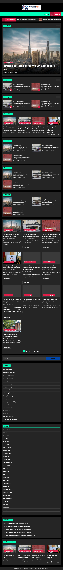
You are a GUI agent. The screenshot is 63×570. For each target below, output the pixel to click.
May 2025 (5, 474)
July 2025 (5, 468)
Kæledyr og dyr (27, 295)
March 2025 (6, 480)
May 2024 (5, 510)
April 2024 (6, 513)
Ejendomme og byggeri (49, 295)
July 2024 (5, 504)
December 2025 (7, 453)
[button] (3, 14)
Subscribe (57, 14)
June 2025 (6, 471)
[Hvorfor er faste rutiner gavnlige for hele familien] (51, 258)
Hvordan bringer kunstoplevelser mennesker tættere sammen (31, 267)
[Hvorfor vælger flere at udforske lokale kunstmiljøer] (31, 51)
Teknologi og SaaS (8, 416)
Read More (7, 249)
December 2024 (7, 489)
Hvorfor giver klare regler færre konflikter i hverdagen (17, 532)
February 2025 (7, 483)
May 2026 (5, 438)
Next (38, 351)
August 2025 (6, 465)
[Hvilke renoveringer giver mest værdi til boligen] (51, 291)
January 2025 (6, 486)
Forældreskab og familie (49, 261)
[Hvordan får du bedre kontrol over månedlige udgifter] (38, 121)
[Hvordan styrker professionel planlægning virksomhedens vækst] (12, 291)
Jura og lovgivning (52, 123)
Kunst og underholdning (18, 84)
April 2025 (6, 477)
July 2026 (5, 433)
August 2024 (6, 501)
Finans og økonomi (45, 84)
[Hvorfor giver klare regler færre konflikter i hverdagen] (53, 121)
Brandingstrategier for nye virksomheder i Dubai (7, 148)
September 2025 (7, 462)
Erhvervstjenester (9, 123)
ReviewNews (38, 568)
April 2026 (6, 441)
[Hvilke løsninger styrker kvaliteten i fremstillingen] (12, 326)
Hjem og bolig (6, 390)
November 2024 (7, 492)
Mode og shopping (8, 407)
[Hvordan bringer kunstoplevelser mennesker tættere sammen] (31, 258)
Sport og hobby (7, 410)
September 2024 (7, 498)
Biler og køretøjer (7, 369)
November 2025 (7, 456)
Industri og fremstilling (10, 330)
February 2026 (7, 447)
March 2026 (6, 444)
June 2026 (6, 436)
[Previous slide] (57, 80)
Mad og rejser (6, 404)
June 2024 (6, 507)
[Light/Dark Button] (45, 14)
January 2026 (6, 450)
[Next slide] (59, 80)
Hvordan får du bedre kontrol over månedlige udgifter (36, 19)
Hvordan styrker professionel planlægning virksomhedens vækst (12, 301)
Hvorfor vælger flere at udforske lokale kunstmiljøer (7, 87)
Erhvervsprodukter (8, 378)
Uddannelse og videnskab (10, 419)
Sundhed (5, 413)
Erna (15, 90)
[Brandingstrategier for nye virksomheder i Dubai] (9, 121)
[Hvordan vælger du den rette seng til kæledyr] (31, 291)
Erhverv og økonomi (8, 375)
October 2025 (6, 459)
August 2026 (6, 430)
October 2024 (6, 495)
